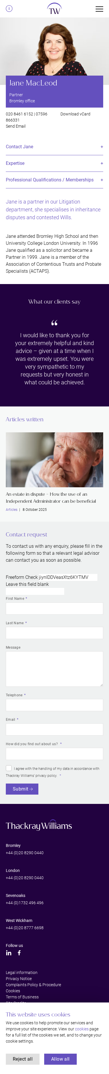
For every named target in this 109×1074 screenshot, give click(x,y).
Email (10, 720)
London (13, 870)
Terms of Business (22, 997)
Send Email (16, 126)
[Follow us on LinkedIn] (9, 953)
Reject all (23, 1059)
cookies (82, 1029)
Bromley (13, 845)
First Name (15, 599)
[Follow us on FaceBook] (19, 953)
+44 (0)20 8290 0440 (25, 852)
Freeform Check (22, 577)
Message (13, 647)
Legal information (21, 972)
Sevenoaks (15, 895)
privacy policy (45, 776)
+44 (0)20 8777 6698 (25, 927)
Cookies (13, 991)
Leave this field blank (27, 584)
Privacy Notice (19, 978)
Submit (20, 789)
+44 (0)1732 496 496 (25, 902)
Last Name (15, 623)
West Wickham (19, 920)
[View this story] (54, 459)
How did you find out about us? (32, 744)
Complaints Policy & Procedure (33, 984)
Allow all (60, 1059)
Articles (11, 510)
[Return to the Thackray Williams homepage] (54, 10)
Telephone (14, 695)
